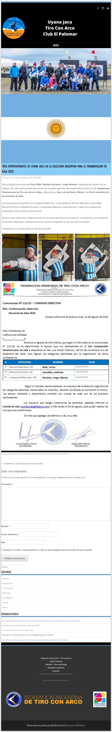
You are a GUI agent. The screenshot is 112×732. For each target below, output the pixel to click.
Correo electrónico (10, 534)
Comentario (7, 484)
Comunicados (7, 588)
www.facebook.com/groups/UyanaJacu (56, 674)
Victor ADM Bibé (34, 177)
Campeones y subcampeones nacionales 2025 (22, 463)
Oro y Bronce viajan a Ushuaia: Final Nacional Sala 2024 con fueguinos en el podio (35, 640)
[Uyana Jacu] (48, 28)
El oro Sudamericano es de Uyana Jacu (18, 630)
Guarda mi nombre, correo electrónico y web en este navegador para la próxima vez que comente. (48, 549)
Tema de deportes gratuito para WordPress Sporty (46, 725)
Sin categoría (29, 454)
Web (3, 542)
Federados (6, 593)
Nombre (5, 526)
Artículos (5, 578)
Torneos (5, 602)
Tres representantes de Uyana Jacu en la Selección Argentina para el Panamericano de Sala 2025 (41, 620)
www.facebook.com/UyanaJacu (56, 680)
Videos (5, 607)
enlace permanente (60, 454)
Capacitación (7, 583)
